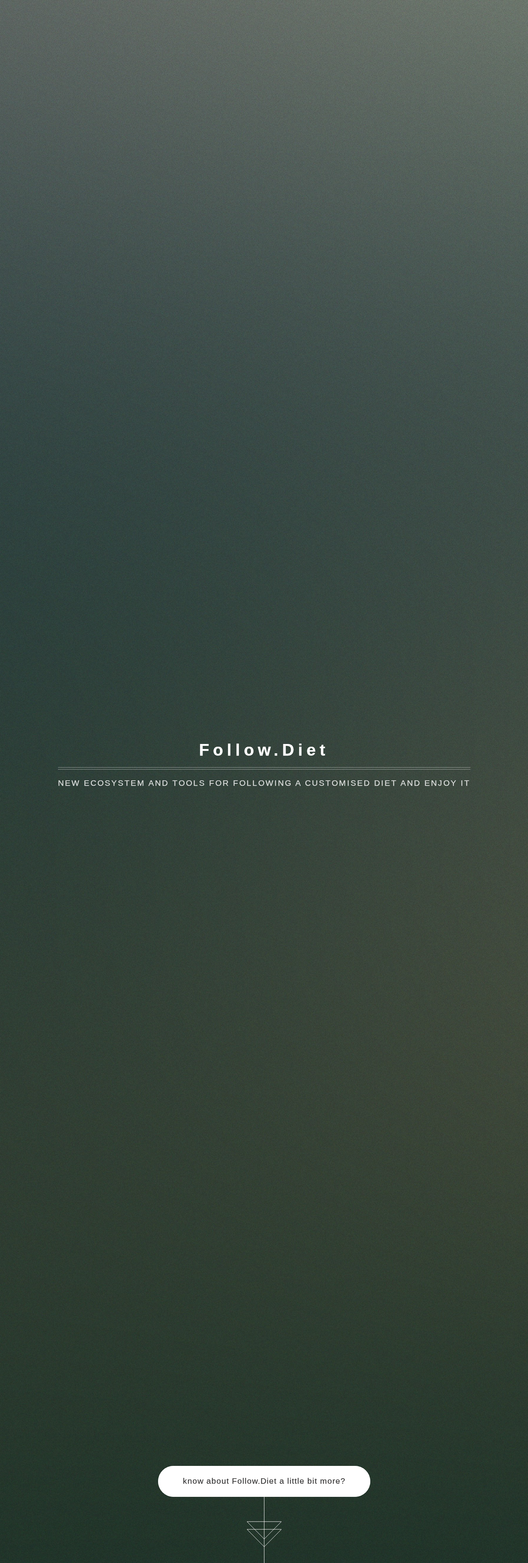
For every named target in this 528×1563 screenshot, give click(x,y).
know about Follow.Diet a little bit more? (264, 1481)
